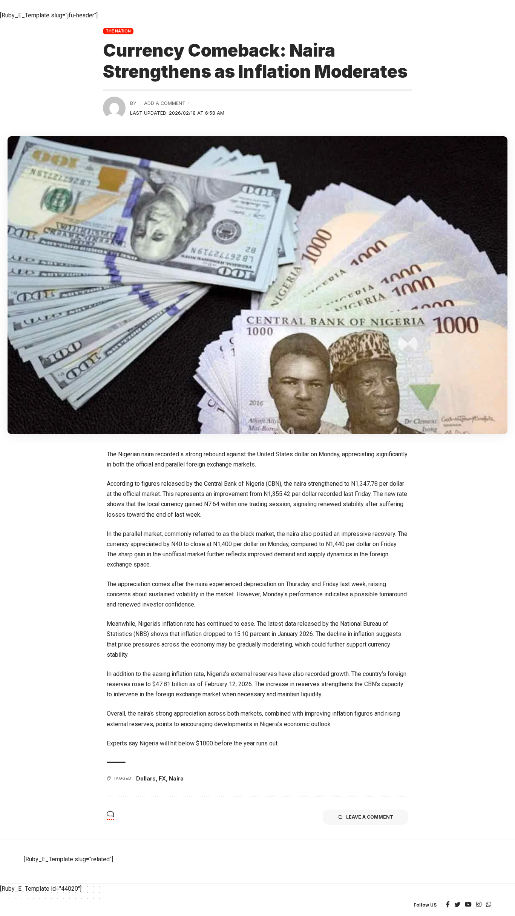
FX (162, 778)
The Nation (118, 31)
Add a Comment (164, 103)
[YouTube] (468, 904)
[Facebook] (448, 904)
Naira (176, 778)
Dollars (146, 778)
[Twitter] (457, 904)
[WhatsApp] (488, 904)
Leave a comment (369, 817)
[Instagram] (478, 904)
